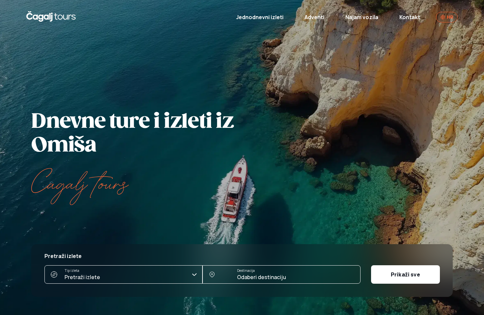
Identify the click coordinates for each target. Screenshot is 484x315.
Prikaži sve (405, 274)
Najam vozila (361, 17)
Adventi (314, 17)
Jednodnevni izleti (259, 17)
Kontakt (409, 17)
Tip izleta (72, 270)
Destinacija (246, 270)
